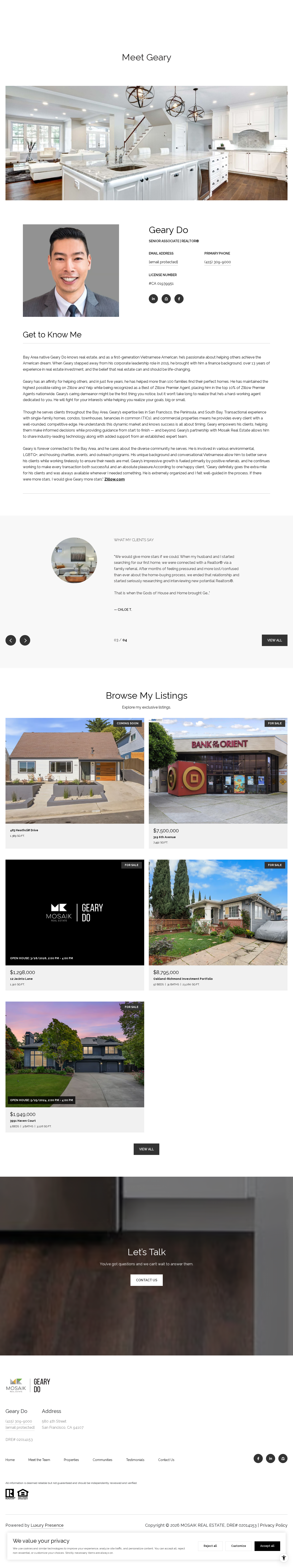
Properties (71, 1454)
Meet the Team (39, 1454)
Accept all (267, 1546)
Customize (238, 1546)
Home (10, 1454)
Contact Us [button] (146, 1274)
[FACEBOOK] (179, 298)
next (25, 634)
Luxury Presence (47, 1519)
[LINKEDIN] (153, 298)
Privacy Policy (274, 1519)
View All (274, 634)
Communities (102, 1454)
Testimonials (135, 1454)
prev (10, 634)
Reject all (210, 1546)
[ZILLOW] (166, 298)
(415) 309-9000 (217, 262)
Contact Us (166, 1454)
